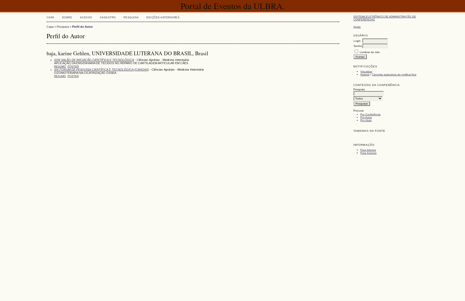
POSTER (73, 76)
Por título (366, 120)
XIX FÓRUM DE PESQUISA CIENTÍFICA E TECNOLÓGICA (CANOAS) (101, 69)
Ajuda (357, 26)
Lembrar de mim (370, 52)
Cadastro (108, 17)
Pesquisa (131, 17)
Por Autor (366, 117)
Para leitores (368, 149)
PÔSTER (73, 66)
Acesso (86, 17)
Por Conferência (370, 114)
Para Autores (368, 152)
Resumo (60, 66)
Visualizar (366, 71)
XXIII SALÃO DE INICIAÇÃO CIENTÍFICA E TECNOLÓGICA (94, 59)
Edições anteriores (162, 17)
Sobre (67, 17)
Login (357, 40)
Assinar (364, 74)
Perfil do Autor (82, 26)
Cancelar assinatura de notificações (394, 74)
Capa (50, 17)
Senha (358, 45)
